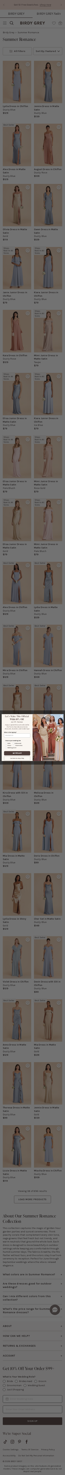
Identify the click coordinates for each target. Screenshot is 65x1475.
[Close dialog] (61, 716)
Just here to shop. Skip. (17, 758)
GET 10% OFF (17, 753)
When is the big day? (10, 732)
